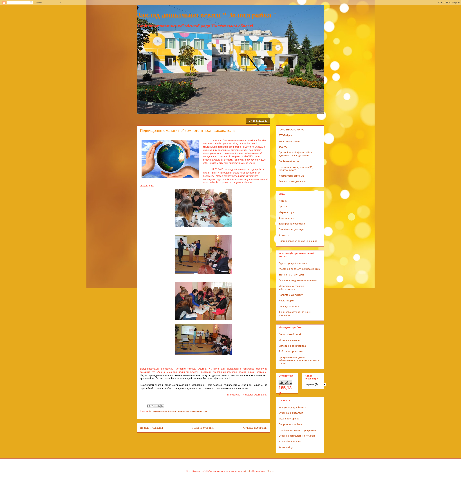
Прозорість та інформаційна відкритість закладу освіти (295, 154)
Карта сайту (286, 447)
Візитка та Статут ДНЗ (291, 274)
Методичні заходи (289, 340)
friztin (248, 471)
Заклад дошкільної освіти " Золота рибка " (207, 14)
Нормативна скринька (291, 175)
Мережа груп (286, 212)
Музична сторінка (289, 418)
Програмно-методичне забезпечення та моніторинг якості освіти (299, 360)
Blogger (270, 471)
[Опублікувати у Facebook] (159, 406)
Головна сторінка (203, 427)
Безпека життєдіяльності (293, 181)
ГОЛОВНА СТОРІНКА (291, 129)
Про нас (283, 206)
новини (181, 410)
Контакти (284, 235)
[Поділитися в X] (155, 406)
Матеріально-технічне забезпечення (292, 287)
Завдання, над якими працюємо (298, 280)
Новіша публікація (151, 427)
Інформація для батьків (292, 407)
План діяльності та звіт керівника (298, 240)
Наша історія (286, 300)
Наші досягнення (289, 306)
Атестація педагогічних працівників (299, 268)
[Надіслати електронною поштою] (148, 406)
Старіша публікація (255, 427)
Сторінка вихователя (291, 412)
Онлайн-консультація (291, 229)
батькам (153, 410)
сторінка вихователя (196, 410)
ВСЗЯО (283, 146)
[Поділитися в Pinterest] (162, 406)
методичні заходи (167, 410)
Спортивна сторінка (290, 424)
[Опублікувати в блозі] (152, 406)
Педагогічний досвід (290, 334)
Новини (283, 200)
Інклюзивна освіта (289, 141)
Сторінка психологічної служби (297, 435)
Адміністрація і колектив (293, 263)
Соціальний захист (290, 161)
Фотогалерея (286, 218)
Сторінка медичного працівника (297, 430)
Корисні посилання (290, 441)
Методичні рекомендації (293, 345)
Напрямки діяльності (291, 294)
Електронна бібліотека (292, 223)
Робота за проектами (291, 351)
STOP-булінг (286, 135)
